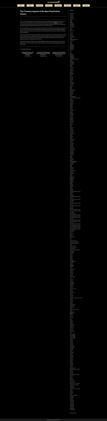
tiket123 (71, 319)
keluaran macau (72, 380)
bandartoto (72, 323)
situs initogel (72, 13)
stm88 (71, 257)
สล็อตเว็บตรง (72, 25)
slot (70, 51)
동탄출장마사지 (72, 312)
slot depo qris (72, 292)
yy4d (71, 332)
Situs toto (71, 270)
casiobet (71, 365)
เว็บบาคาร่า (71, 92)
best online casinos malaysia (74, 374)
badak (71, 187)
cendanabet (72, 400)
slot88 (71, 108)
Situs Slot (71, 344)
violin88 (71, 391)
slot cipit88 (72, 195)
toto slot (71, 27)
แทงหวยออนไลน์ (72, 261)
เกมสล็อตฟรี (72, 57)
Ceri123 (71, 125)
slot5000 (71, 399)
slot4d (71, 21)
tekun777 (71, 351)
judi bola (71, 116)
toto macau (72, 109)
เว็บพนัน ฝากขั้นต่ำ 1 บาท (74, 39)
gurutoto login (72, 148)
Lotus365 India (72, 325)
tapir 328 (71, 104)
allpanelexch (72, 305)
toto (70, 31)
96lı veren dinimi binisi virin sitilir (75, 97)
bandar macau (72, 139)
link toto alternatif (73, 245)
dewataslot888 (72, 334)
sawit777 (71, 321)
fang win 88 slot (72, 213)
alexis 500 (71, 295)
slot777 (71, 38)
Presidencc (72, 396)
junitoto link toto (72, 248)
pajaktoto (71, 258)
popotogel (71, 35)
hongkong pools (72, 269)
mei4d (71, 244)
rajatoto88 (72, 282)
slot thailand (72, 251)
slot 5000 (71, 273)
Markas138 (71, 356)
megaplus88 (72, 283)
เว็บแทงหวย (72, 178)
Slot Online (72, 401)
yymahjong (72, 317)
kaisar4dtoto (72, 345)
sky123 (71, 60)
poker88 (71, 256)
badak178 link (72, 162)
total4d (71, 339)
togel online (72, 30)
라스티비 (71, 326)
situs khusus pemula (73, 247)
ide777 (71, 235)
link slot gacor (72, 26)
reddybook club (72, 304)
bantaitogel (72, 18)
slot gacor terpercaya (73, 395)
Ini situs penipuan (73, 170)
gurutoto (71, 142)
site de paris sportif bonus (74, 243)
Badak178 (71, 127)
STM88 (71, 166)
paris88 (71, 393)
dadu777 (71, 69)
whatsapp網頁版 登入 (73, 161)
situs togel (71, 130)
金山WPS (71, 160)
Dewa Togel (72, 382)
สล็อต (71, 29)
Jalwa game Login (73, 288)
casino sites (72, 327)
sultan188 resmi (72, 36)
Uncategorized (37, 17)
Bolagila (71, 378)
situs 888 (71, 340)
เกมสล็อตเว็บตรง (72, 90)
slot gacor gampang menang (75, 249)
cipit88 (71, 53)
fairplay (71, 308)
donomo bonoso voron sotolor (75, 388)
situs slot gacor (72, 331)
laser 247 (71, 301)
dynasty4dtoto (72, 347)
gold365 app (72, 153)
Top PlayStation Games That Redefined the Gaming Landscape (27, 53)
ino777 (71, 238)
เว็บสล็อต (71, 22)
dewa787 (71, 77)
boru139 (71, 293)
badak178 (71, 14)
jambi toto (71, 360)
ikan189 (71, 157)
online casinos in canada (74, 309)
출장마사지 (72, 313)
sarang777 (71, 253)
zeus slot (71, 287)
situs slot (71, 122)
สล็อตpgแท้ (72, 44)
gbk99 (71, 165)
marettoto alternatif (73, 240)
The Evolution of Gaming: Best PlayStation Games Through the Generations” (43, 53)
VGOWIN (71, 171)
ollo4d (71, 310)
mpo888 (71, 348)
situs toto (71, 74)
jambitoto (71, 358)
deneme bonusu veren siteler (75, 369)
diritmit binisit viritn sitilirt (74, 384)
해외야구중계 (72, 230)
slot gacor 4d (72, 40)
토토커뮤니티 (72, 387)
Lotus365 (71, 314)
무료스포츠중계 (72, 409)
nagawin (71, 361)
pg (70, 318)
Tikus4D (71, 175)
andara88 (71, 397)
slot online (71, 373)
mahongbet (72, 23)
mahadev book (72, 306)
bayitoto (71, 34)
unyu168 (71, 353)
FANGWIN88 (72, 62)
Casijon (71, 42)
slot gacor (71, 84)
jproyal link (71, 234)
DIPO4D (71, 299)
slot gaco (71, 204)
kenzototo (71, 291)
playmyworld (72, 149)
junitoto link (72, 231)
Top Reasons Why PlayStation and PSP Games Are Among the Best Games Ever (59, 53)
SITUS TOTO (72, 252)
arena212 (71, 110)
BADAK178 (71, 61)
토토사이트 (72, 379)
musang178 (72, 82)
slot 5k (71, 43)
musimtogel (72, 352)
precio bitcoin (72, 236)
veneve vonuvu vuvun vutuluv (75, 383)
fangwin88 (71, 17)
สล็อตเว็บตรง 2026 (73, 96)
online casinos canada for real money (76, 297)
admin (23, 17)
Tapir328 (71, 49)
